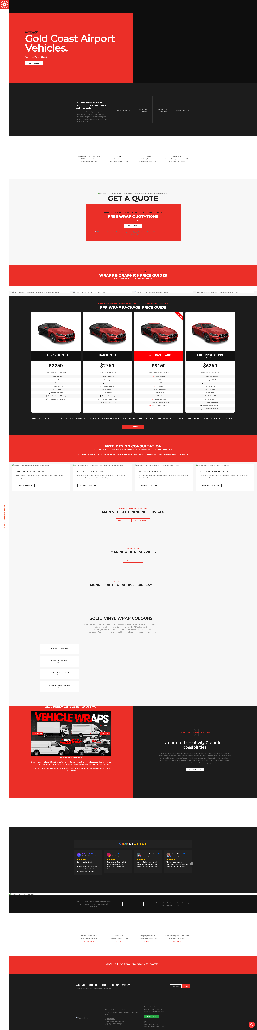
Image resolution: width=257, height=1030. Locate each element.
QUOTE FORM (133, 226)
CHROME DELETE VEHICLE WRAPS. (92, 472)
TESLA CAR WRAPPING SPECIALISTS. (31, 472)
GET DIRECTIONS (89, 165)
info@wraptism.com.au (147, 159)
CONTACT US (177, 165)
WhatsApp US (152, 1014)
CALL (186, 984)
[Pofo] (4, 4)
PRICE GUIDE (122, 520)
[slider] (92, 733)
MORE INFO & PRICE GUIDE (88, 485)
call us (118, 165)
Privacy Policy (150, 1020)
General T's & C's (151, 1022)
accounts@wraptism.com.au (148, 161)
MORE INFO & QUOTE (25, 485)
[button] (74, 862)
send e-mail (147, 165)
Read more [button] (110, 869)
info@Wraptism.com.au (157, 1009)
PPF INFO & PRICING (133, 427)
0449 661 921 (123, 161)
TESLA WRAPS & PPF (132, 901)
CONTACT (176, 984)
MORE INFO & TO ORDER (149, 485)
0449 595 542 (113, 161)
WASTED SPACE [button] (37, 733)
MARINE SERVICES (132, 560)
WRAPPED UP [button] (105, 733)
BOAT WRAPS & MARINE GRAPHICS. (215, 472)
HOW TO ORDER (140, 520)
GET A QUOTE (34, 63)
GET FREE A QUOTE (195, 769)
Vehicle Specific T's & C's (154, 1024)
